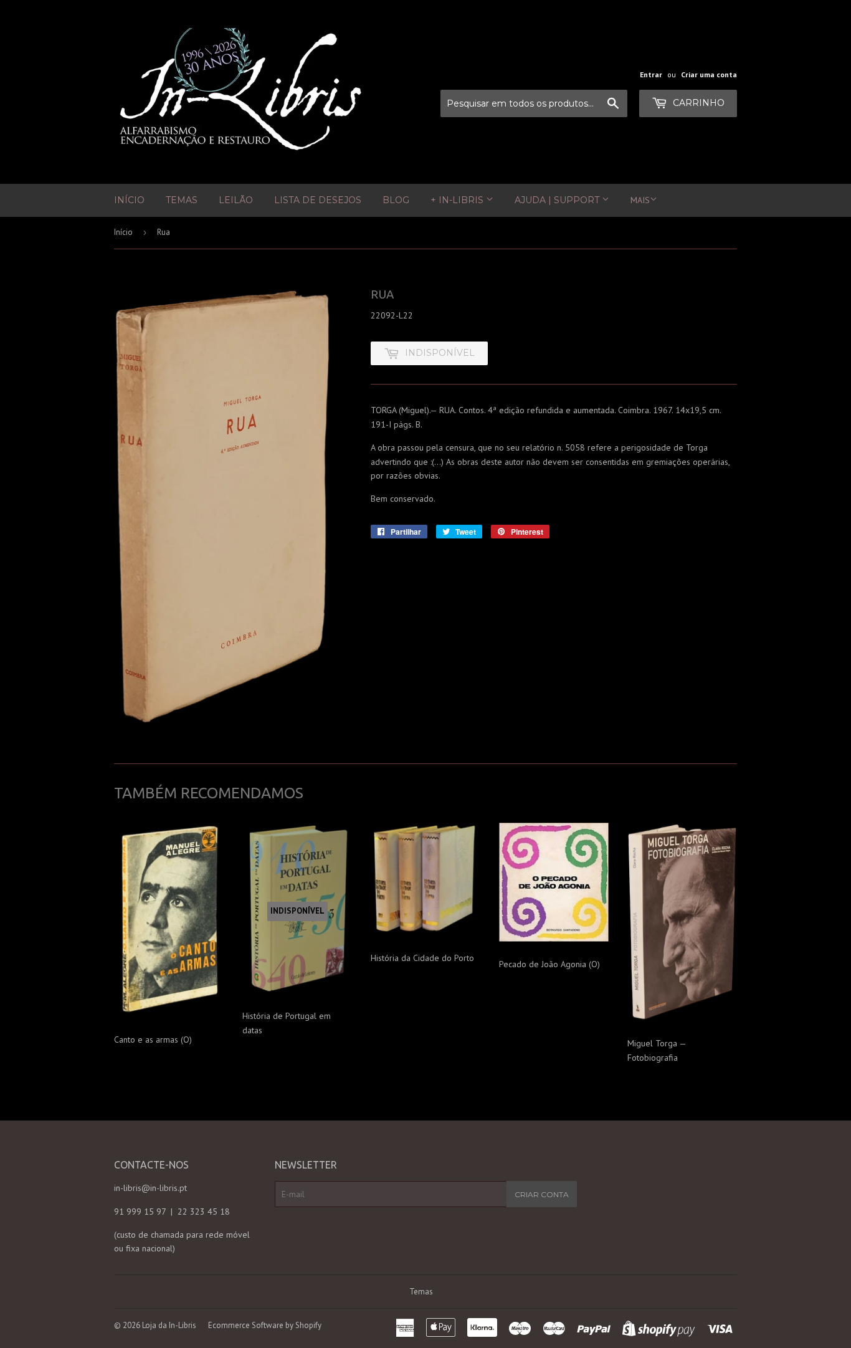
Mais (640, 200)
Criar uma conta (709, 74)
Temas (181, 200)
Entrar (651, 74)
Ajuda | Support (558, 200)
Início (129, 200)
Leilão (236, 200)
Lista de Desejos (317, 200)
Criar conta (542, 1194)
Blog (396, 200)
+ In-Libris (458, 200)
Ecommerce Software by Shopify (264, 1325)
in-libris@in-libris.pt (150, 1187)
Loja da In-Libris (169, 1325)
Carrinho (697, 102)
